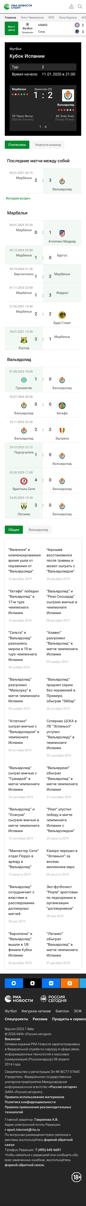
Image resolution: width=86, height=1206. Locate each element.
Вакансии (12, 1039)
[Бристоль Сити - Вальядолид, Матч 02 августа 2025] (62, 110)
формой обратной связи (24, 1165)
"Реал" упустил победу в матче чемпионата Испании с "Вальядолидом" (61, 820)
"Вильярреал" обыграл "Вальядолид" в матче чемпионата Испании (62, 779)
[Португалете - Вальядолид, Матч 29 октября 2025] (64, 110)
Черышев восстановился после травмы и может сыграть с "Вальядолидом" (61, 560)
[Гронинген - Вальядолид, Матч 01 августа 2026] (73, 110)
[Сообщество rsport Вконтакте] (51, 983)
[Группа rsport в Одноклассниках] (70, 983)
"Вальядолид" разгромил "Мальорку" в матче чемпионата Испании (23, 690)
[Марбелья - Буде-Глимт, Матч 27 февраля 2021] (15, 94)
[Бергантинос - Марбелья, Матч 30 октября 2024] (21, 94)
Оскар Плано (64, 119)
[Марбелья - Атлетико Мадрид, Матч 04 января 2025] (27, 94)
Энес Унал (67, 116)
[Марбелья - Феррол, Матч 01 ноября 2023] (18, 94)
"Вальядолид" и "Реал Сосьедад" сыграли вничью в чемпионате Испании (62, 602)
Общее (13, 530)
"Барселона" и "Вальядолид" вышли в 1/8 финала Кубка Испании (20, 944)
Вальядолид (65, 104)
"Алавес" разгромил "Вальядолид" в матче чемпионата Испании (62, 643)
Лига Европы (68, 17)
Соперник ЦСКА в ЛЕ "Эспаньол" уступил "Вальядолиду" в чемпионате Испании (62, 734)
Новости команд (48, 145)
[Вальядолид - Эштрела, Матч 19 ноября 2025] (67, 110)
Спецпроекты (16, 1019)
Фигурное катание (36, 1011)
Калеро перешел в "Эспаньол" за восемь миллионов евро (62, 859)
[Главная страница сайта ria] (5, 6)
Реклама (40, 1019)
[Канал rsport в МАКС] (14, 983)
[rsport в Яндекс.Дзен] (32, 983)
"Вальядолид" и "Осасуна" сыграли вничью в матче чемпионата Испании (23, 820)
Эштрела (62, 438)
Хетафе (62, 413)
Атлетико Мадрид (62, 241)
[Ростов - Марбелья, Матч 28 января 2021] (13, 94)
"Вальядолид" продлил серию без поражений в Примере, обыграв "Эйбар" (61, 690)
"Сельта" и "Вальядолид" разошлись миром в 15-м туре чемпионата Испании (22, 646)
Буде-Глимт (62, 322)
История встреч (18, 198)
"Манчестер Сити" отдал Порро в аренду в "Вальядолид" (23, 859)
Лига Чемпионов (32, 17)
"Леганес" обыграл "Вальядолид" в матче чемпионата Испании (62, 944)
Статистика (17, 145)
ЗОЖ (78, 1011)
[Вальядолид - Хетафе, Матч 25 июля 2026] (70, 110)
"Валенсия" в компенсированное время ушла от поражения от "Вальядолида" (24, 560)
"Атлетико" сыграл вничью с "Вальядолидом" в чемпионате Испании (23, 732)
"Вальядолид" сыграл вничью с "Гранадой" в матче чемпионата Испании (23, 779)
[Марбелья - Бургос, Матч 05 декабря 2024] (24, 94)
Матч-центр (11, 28)
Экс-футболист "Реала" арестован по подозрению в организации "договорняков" (62, 898)
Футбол (16, 49)
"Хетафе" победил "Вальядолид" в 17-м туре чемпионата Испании (23, 602)
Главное (10, 17)
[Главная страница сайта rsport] (28, 6)
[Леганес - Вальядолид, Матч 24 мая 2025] (59, 110)
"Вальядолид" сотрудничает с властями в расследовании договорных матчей (21, 900)
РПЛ (51, 17)
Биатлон (62, 1011)
